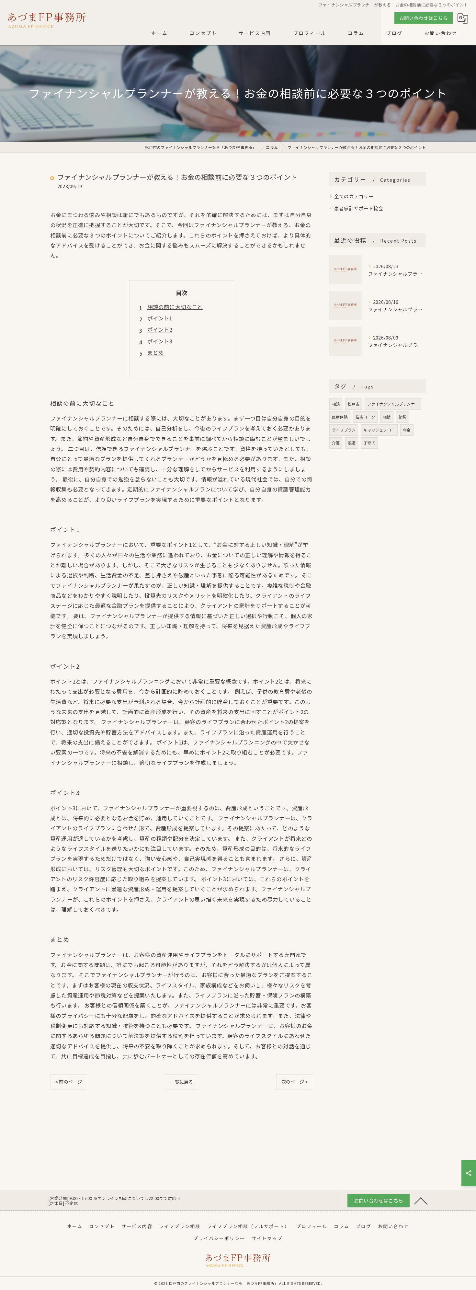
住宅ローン (365, 417)
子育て (369, 442)
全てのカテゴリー (354, 196)
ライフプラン (344, 429)
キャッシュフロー (379, 429)
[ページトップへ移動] (420, 1200)
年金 (407, 429)
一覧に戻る (181, 1081)
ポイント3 (160, 341)
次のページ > (294, 1081)
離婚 (352, 442)
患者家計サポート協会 (358, 208)
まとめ (155, 352)
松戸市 (354, 404)
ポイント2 (160, 329)
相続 (387, 417)
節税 (402, 417)
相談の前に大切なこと (175, 307)
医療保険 (340, 417)
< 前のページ (68, 1081)
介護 (336, 442)
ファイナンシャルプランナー (393, 404)
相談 (336, 404)
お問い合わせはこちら (423, 18)
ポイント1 (160, 318)
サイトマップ (267, 1238)
